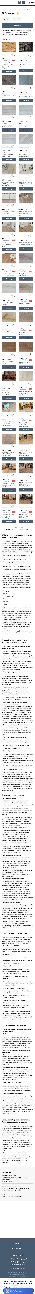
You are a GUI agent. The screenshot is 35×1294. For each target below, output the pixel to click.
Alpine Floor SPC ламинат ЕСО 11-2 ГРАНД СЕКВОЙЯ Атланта (8, 423)
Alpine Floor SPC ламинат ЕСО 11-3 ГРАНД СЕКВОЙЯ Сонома (25, 424)
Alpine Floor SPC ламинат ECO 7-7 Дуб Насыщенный (8, 183)
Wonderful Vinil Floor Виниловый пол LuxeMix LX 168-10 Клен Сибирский (8, 65)
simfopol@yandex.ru (8, 1181)
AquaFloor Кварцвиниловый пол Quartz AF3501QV (7, 154)
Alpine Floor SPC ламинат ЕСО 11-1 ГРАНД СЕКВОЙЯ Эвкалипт (25, 393)
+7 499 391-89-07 (18, 1259)
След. (23, 529)
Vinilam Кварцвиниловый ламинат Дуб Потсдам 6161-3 (25, 64)
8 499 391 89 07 (7, 1179)
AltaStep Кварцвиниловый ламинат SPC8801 (25, 274)
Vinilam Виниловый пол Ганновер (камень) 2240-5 (25, 95)
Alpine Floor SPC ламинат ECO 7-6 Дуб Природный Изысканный (25, 183)
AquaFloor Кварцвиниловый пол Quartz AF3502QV (24, 125)
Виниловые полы (20, 9)
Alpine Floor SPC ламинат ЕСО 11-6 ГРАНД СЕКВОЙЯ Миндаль (8, 485)
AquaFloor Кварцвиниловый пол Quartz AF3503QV (7, 125)
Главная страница (6, 9)
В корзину (9, 71)
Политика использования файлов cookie (17, 1276)
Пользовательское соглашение (17, 1274)
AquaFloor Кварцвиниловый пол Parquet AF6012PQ (24, 154)
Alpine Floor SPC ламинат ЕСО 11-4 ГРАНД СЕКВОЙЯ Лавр (8, 453)
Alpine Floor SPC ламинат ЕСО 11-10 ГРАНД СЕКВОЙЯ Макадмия (25, 516)
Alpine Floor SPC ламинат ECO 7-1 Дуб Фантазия (8, 274)
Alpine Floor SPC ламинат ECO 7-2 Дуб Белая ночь (25, 243)
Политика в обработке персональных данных (17, 1272)
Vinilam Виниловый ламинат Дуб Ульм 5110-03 (8, 95)
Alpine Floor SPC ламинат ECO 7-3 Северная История (8, 244)
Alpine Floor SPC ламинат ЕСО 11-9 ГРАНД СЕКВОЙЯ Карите (8, 516)
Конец (27, 529)
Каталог (13, 9)
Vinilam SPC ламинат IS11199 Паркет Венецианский (7, 392)
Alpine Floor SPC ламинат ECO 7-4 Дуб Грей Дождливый (25, 213)
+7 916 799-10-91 (18, 1262)
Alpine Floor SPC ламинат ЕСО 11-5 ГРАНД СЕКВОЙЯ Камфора (25, 453)
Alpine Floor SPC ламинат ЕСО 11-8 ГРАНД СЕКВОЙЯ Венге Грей (25, 484)
